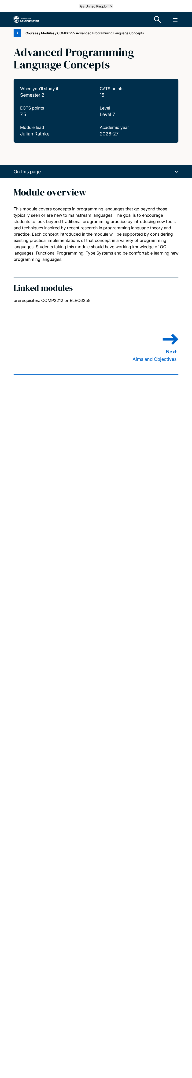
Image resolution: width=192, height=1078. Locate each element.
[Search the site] (157, 20)
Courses (32, 33)
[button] (96, 171)
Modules (48, 33)
